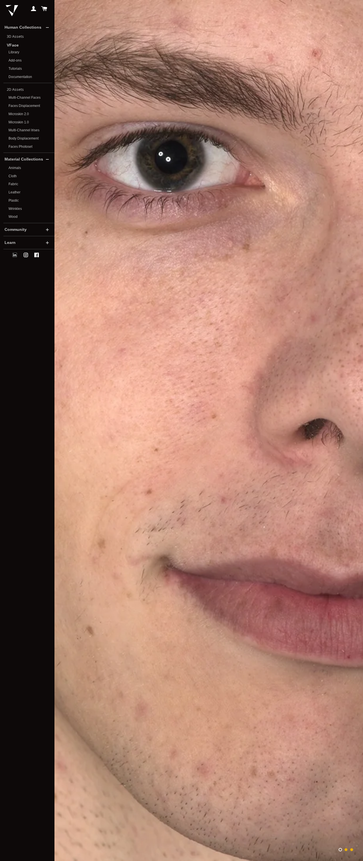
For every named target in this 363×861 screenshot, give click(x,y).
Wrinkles (15, 209)
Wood (13, 217)
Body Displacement (24, 138)
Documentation (20, 77)
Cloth (13, 176)
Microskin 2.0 (19, 114)
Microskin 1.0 (19, 122)
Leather (14, 192)
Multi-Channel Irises (24, 130)
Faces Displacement (24, 106)
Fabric (13, 184)
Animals (15, 168)
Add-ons (15, 60)
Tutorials (15, 69)
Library (14, 52)
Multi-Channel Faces (25, 98)
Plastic (14, 200)
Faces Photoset (20, 147)
